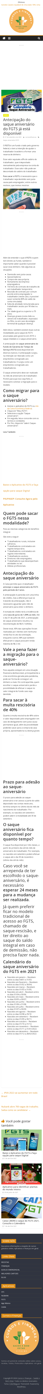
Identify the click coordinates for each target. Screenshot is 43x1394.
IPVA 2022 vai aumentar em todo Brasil (19, 1094)
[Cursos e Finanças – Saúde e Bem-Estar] (4, 38)
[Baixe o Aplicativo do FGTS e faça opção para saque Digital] (21, 1131)
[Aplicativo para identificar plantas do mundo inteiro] (21, 1165)
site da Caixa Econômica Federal (22, 407)
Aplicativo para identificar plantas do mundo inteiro (20, 1188)
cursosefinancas (31, 137)
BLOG (3, 1277)
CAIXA (3, 1307)
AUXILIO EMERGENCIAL (10, 1270)
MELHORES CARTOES (9, 1273)
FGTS (6, 115)
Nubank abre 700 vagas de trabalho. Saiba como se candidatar (20, 1108)
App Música (5, 1303)
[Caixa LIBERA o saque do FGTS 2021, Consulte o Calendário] (21, 1198)
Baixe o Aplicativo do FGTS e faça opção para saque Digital (20, 1154)
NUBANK (4, 1296)
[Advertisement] (21, 67)
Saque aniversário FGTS (11, 140)
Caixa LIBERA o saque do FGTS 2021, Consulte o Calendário (21, 1222)
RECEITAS (5, 1262)
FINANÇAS (5, 1266)
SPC (2, 1292)
